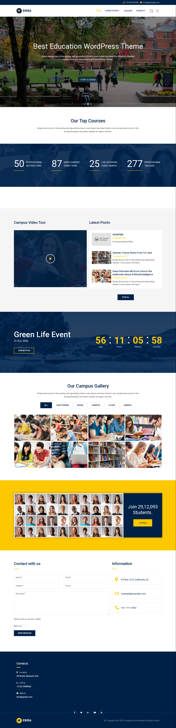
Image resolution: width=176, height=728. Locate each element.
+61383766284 (132, 2)
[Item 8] (143, 454)
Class (112, 405)
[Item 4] (143, 427)
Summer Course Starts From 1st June (132, 252)
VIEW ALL (125, 297)
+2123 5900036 (23, 686)
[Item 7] (32, 427)
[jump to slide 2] (88, 104)
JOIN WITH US (24, 350)
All (46, 405)
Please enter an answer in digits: (27, 619)
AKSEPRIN (117, 234)
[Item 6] (69, 427)
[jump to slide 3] (91, 104)
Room (80, 405)
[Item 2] (69, 454)
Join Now (143, 523)
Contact (140, 11)
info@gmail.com (24, 697)
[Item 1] (106, 454)
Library (128, 405)
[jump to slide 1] (85, 104)
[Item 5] (106, 427)
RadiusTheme (154, 720)
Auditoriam (62, 405)
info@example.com (151, 2)
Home (98, 11)
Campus (96, 405)
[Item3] (32, 454)
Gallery (128, 11)
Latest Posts (111, 11)
